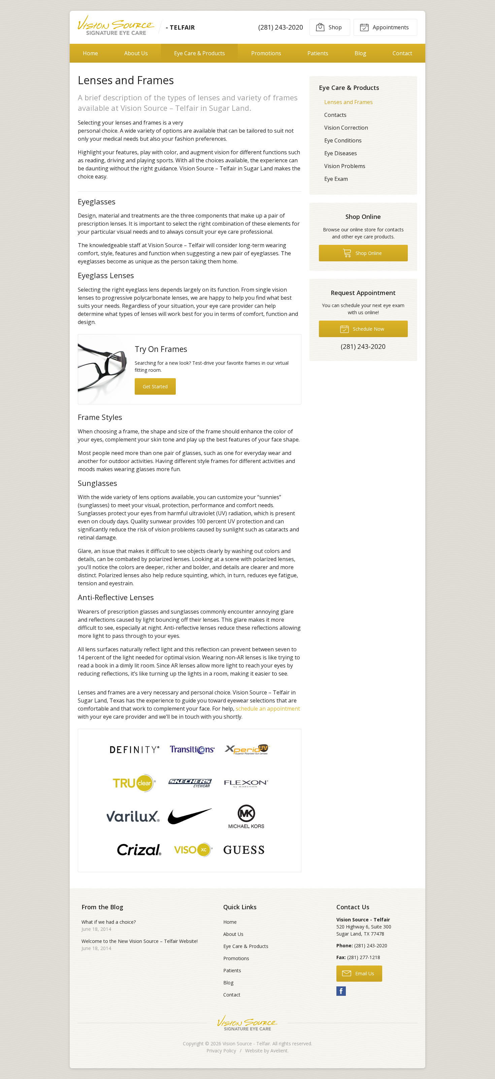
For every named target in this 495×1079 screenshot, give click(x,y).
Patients (317, 53)
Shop (334, 27)
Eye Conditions (343, 140)
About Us (136, 53)
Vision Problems (344, 166)
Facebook (341, 991)
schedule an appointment (268, 708)
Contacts (335, 115)
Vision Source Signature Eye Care (247, 1023)
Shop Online (368, 253)
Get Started (155, 386)
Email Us (364, 973)
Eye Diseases (340, 153)
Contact (402, 53)
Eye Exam (336, 179)
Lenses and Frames (348, 102)
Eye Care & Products (199, 53)
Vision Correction (346, 127)
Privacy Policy (221, 1050)
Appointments (390, 27)
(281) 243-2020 (280, 27)
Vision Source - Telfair (246, 1043)
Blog (360, 53)
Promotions (266, 53)
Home (90, 53)
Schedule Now (368, 329)
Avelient (279, 1050)
